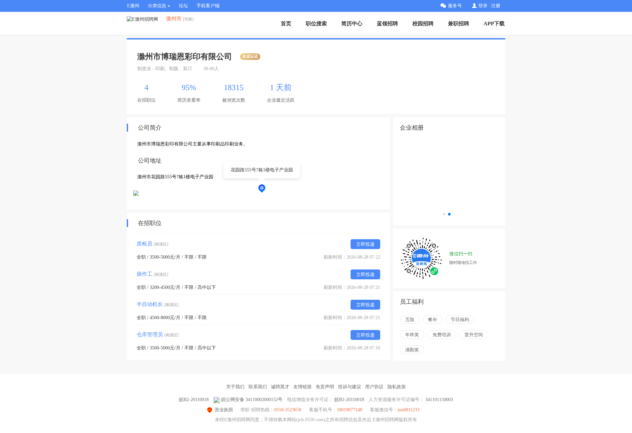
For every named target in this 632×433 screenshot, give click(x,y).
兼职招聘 (458, 23)
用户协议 (374, 386)
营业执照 (224, 409)
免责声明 (325, 386)
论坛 (183, 5)
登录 (482, 5)
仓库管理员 (158, 334)
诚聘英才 (280, 386)
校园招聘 (423, 23)
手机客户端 (208, 5)
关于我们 (235, 386)
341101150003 (439, 399)
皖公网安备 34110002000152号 (251, 399)
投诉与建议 (349, 386)
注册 (495, 5)
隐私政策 (396, 386)
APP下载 (494, 23)
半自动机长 (158, 304)
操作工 (152, 274)
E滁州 (133, 5)
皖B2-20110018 (194, 399)
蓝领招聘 (387, 23)
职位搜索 (316, 23)
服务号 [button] (455, 5)
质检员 (152, 243)
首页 (286, 23)
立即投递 (365, 244)
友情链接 (302, 386)
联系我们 (258, 386)
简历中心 (351, 23)
